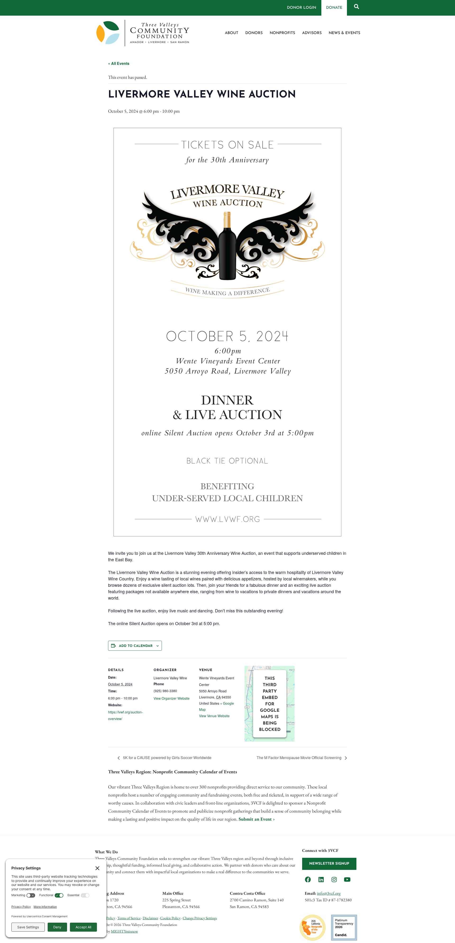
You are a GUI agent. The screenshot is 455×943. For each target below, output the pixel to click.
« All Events (118, 63)
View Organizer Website (172, 698)
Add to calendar (136, 646)
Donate (334, 8)
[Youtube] (347, 879)
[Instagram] (334, 879)
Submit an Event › (257, 819)
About (231, 33)
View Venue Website (214, 715)
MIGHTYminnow (124, 931)
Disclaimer (150, 918)
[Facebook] (308, 879)
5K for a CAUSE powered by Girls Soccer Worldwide (166, 757)
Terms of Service (129, 918)
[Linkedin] (321, 879)
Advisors (312, 33)
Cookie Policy (170, 918)
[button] (356, 6)
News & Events (344, 33)
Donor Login (301, 8)
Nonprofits (282, 33)
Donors (254, 33)
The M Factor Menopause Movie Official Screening (299, 757)
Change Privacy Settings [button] (200, 918)
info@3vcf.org (329, 893)
